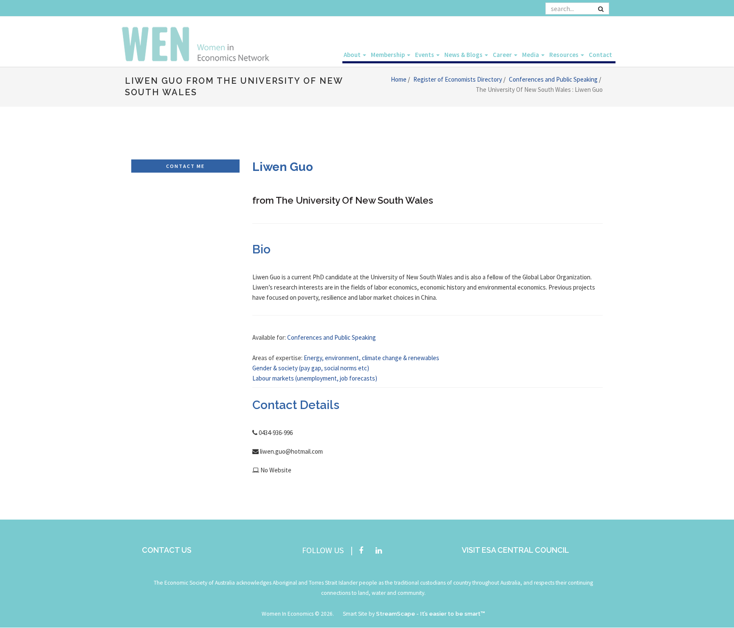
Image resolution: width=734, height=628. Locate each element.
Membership (388, 55)
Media (531, 55)
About (353, 55)
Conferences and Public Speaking (554, 79)
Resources (564, 55)
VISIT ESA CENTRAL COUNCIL (515, 550)
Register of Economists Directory (458, 79)
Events (425, 55)
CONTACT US (167, 550)
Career (503, 55)
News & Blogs (464, 55)
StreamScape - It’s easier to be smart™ (430, 613)
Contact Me (185, 166)
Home (399, 79)
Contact (600, 55)
